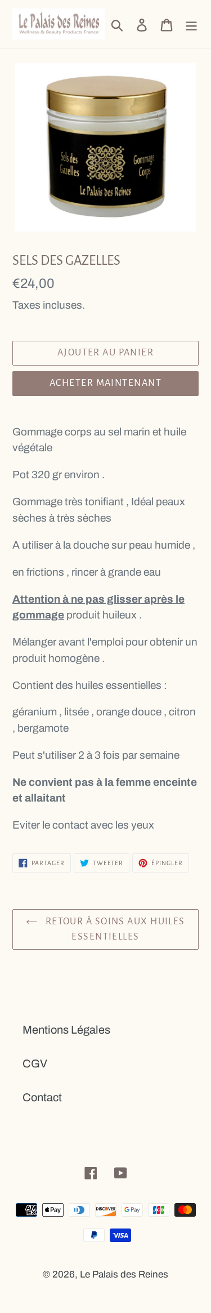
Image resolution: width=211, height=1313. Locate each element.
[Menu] (191, 24)
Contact (42, 1097)
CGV (35, 1063)
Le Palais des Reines (124, 1274)
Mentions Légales (66, 1029)
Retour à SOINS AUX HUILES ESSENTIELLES (114, 929)
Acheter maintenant (105, 383)
